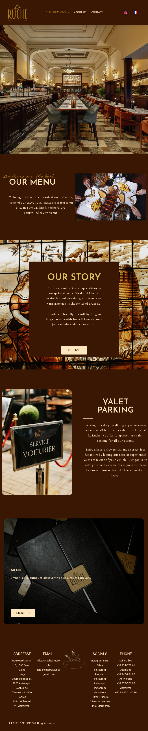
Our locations (55, 12)
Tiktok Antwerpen (100, 701)
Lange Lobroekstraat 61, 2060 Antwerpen (22, 679)
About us (80, 12)
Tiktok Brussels (100, 697)
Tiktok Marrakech (100, 706)
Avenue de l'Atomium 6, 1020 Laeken (22, 692)
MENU (16, 570)
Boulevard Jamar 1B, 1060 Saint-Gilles (22, 665)
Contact (97, 12)
